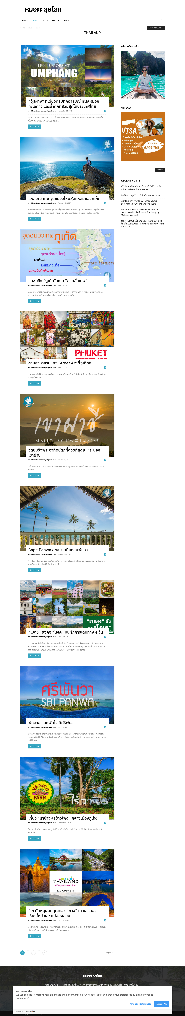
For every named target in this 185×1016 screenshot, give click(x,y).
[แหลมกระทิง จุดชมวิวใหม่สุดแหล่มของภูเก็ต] (67, 168)
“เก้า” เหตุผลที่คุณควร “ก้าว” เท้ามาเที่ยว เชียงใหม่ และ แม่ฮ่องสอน (62, 912)
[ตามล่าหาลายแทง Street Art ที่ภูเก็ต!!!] (67, 338)
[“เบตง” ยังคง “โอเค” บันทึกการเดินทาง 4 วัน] (67, 607)
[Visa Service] (143, 136)
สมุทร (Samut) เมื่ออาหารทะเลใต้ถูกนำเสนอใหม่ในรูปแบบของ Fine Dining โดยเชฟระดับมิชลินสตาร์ (142, 224)
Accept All (161, 1003)
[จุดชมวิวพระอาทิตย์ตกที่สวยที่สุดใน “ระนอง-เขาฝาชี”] (67, 425)
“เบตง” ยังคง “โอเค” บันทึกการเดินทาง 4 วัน (65, 632)
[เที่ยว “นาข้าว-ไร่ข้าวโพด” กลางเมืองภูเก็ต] (67, 788)
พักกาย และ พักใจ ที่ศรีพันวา (51, 722)
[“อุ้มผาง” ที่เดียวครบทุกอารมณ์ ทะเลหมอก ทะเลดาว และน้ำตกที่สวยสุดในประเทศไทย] (67, 76)
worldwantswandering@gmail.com (42, 111)
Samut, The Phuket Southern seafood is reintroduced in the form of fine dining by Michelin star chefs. (140, 212)
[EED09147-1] (143, 75)
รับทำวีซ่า (126, 108)
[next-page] (44, 952)
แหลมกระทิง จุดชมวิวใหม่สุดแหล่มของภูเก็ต (64, 198)
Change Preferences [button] (140, 1003)
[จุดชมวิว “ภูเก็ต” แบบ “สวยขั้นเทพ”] (67, 255)
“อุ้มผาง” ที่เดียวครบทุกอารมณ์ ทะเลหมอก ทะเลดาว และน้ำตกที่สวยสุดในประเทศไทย (63, 103)
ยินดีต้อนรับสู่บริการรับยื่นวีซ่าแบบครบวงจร (141, 195)
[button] (161, 20)
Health (55, 20)
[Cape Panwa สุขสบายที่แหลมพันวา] (67, 518)
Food (45, 20)
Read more (34, 127)
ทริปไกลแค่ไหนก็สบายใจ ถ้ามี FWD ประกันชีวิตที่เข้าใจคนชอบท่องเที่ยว (141, 187)
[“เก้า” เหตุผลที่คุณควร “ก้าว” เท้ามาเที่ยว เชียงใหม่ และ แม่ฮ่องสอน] (67, 883)
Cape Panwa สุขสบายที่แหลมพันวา (58, 549)
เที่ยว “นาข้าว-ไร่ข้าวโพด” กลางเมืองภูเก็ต (63, 818)
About (66, 20)
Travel (35, 20)
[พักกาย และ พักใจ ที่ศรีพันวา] (67, 695)
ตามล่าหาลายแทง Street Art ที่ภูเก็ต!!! (60, 363)
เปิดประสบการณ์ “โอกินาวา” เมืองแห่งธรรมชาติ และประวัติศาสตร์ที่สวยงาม (139, 202)
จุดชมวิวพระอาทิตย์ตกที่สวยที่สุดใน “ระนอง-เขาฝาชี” (65, 452)
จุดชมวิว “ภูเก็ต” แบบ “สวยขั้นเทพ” (58, 280)
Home (25, 20)
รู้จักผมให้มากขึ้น (130, 46)
